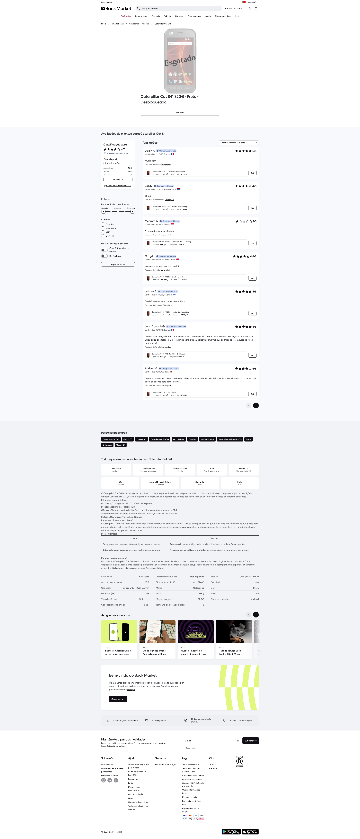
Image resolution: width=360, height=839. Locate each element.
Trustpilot (213, 764)
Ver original (166, 164)
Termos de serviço (190, 764)
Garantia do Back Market (193, 775)
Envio (130, 783)
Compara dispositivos (138, 802)
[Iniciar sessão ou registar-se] (249, 8)
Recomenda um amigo (165, 764)
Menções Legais (189, 797)
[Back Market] (116, 8)
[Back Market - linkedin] (109, 780)
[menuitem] (141, 16)
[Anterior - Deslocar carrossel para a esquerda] (248, 614)
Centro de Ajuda (135, 794)
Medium (213, 768)
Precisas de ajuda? (234, 8)
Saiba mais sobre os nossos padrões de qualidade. (138, 568)
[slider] (103, 212)
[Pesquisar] (138, 8)
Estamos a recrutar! (109, 775)
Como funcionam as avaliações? (118, 186)
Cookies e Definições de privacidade (193, 784)
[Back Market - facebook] (116, 780)
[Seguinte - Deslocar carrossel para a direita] (256, 614)
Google (131, 689)
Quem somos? (107, 764)
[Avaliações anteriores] (248, 405)
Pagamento (133, 779)
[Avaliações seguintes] (256, 405)
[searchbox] (180, 8)
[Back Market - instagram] (103, 780)
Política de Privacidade (192, 779)
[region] (180, 640)
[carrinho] (256, 8)
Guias (130, 798)
